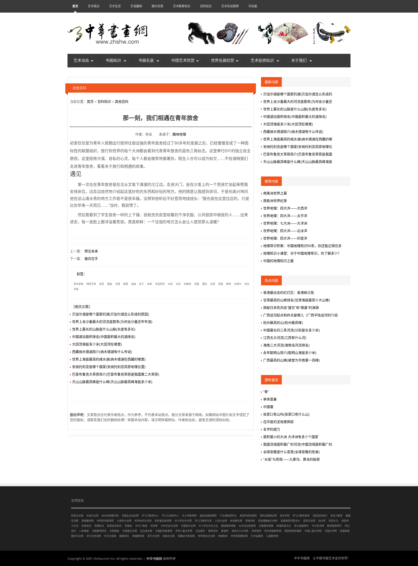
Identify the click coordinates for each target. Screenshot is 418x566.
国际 (204, 284)
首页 (75, 6)
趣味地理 (179, 134)
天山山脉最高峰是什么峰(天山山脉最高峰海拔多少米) (112, 382)
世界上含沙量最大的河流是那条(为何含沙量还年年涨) (112, 322)
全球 (212, 284)
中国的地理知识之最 (278, 261)
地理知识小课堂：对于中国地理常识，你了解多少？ (302, 253)
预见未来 (91, 251)
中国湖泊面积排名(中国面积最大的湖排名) (103, 337)
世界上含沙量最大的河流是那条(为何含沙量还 (297, 102)
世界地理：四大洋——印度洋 (285, 238)
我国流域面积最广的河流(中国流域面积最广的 (297, 444)
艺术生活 (115, 6)
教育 (228, 284)
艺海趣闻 (136, 6)
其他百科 (121, 102)
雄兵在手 (91, 259)
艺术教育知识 (181, 6)
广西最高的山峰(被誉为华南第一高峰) (291, 360)
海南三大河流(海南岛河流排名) (286, 345)
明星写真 (91, 284)
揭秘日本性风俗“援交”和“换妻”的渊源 (291, 308)
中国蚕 (268, 407)
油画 (133, 284)
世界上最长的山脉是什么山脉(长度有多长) (103, 329)
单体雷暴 (270, 399)
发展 (196, 284)
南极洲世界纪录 (275, 201)
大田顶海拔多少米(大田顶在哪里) (97, 344)
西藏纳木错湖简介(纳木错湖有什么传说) (102, 352)
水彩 (178, 284)
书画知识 (113, 60)
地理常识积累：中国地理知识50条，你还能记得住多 (302, 246)
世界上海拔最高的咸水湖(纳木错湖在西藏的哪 (297, 139)
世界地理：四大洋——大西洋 (285, 208)
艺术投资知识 (263, 60)
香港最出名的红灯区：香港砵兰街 (288, 293)
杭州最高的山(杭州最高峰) (283, 323)
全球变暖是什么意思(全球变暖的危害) (291, 452)
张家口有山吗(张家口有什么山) (286, 414)
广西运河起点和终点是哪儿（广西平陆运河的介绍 (300, 315)
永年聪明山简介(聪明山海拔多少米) (289, 353)
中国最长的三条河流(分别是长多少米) (291, 330)
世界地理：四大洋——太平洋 (285, 216)
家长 (247, 284)
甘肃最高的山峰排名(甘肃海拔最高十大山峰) (296, 300)
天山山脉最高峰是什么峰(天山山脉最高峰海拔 (297, 162)
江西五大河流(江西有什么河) (284, 338)
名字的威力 (271, 429)
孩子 (141, 284)
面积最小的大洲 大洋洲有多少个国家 (290, 437)
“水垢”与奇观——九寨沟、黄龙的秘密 (291, 459)
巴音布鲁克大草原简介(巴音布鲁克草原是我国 (297, 154)
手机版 (252, 6)
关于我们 (299, 60)
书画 (76, 289)
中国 (117, 284)
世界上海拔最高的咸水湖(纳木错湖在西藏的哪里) (109, 359)
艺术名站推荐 (230, 6)
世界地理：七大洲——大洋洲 (285, 223)
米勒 (149, 284)
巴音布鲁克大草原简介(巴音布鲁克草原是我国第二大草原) (115, 374)
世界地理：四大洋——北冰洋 (285, 231)
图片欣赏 (157, 6)
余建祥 (187, 284)
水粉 (170, 284)
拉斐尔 (237, 284)
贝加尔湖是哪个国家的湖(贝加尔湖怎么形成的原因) (110, 314)
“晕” (266, 392)
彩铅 (101, 284)
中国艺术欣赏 (182, 60)
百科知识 (206, 6)
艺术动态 (81, 60)
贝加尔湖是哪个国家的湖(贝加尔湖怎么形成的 (297, 94)
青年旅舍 (78, 284)
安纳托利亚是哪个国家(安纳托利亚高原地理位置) (109, 367)
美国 (125, 284)
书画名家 (146, 60)
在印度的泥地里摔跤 (278, 422)
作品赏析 (160, 284)
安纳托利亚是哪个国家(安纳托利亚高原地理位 (297, 147)
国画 (109, 284)
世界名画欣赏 (222, 60)
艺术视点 (93, 6)
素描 (220, 284)
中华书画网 (154, 558)
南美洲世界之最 (275, 193)
